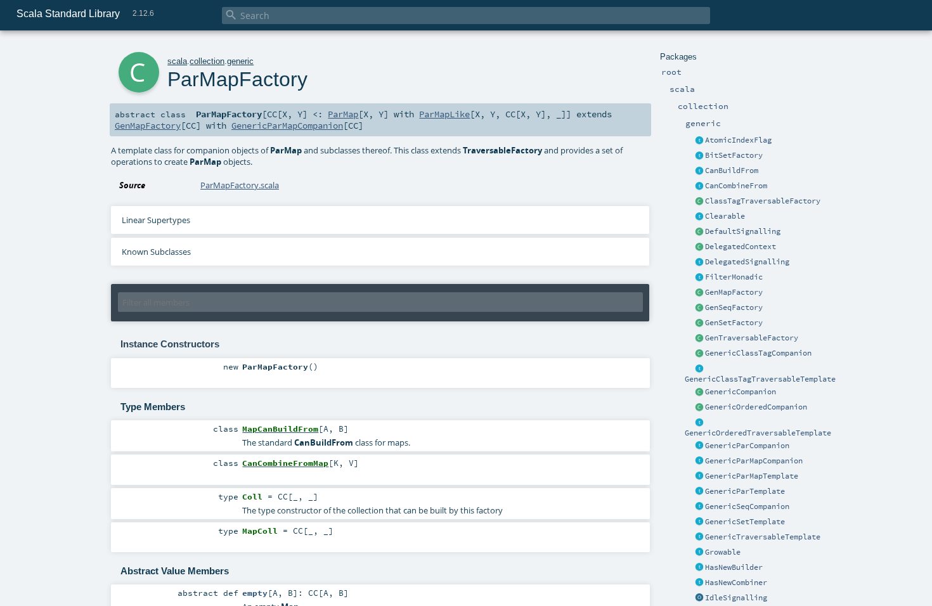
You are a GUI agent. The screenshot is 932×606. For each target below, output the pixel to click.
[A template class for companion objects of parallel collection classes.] (699, 446)
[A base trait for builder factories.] (699, 171)
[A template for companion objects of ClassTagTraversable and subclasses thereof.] (699, 202)
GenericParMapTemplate (751, 476)
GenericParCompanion (747, 445)
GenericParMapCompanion (754, 460)
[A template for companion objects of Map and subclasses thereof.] (699, 293)
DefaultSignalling (742, 231)
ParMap (343, 114)
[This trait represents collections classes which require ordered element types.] (699, 423)
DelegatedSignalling (747, 261)
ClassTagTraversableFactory (762, 201)
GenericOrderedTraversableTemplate (758, 433)
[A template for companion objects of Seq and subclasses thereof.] (699, 308)
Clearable (725, 216)
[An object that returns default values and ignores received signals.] (699, 598)
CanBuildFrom (731, 170)
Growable (723, 552)
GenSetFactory (734, 322)
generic (240, 61)
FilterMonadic (734, 277)
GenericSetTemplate (745, 521)
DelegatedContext (740, 246)
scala (177, 61)
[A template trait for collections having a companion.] (699, 492)
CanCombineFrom (736, 185)
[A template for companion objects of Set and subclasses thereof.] (699, 323)
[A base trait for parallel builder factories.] (699, 186)
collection (207, 61)
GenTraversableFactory (751, 337)
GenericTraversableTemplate (762, 536)
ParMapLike (444, 114)
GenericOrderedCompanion (756, 407)
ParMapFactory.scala (239, 185)
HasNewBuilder (734, 567)
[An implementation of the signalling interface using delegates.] (699, 262)
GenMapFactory (734, 292)
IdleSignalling (736, 597)
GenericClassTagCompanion (758, 353)
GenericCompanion (740, 391)
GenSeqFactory (734, 307)
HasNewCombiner (736, 582)
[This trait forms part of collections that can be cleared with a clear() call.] (699, 217)
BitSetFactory (734, 155)
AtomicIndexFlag (738, 140)
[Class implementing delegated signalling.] (699, 247)
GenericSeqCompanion (747, 506)
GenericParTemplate (745, 491)
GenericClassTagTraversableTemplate (760, 379)
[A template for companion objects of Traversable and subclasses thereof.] (699, 338)
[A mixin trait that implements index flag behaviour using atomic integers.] (699, 141)
